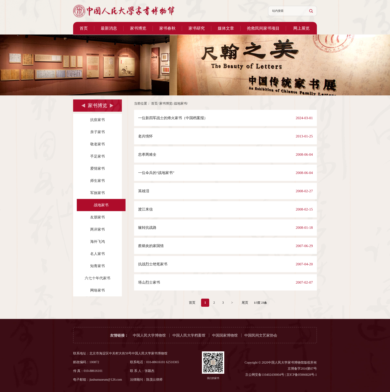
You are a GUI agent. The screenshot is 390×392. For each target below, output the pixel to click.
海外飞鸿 (97, 242)
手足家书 (97, 156)
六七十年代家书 (97, 278)
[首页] (124, 11)
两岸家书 (97, 229)
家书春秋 (167, 28)
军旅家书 (97, 193)
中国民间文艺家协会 (260, 335)
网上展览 (301, 28)
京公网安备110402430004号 (264, 374)
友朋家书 (97, 217)
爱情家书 (97, 168)
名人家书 (97, 254)
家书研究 (196, 28)
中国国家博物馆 (225, 335)
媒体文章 (226, 28)
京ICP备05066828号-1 (301, 374)
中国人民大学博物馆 (149, 335)
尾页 (245, 302)
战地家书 (101, 205)
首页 (84, 28)
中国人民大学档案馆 (188, 335)
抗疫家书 (97, 120)
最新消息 (109, 28)
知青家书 (97, 266)
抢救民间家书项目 (263, 28)
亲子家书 (97, 132)
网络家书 (97, 290)
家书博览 (138, 28)
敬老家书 (97, 144)
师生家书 (97, 181)
